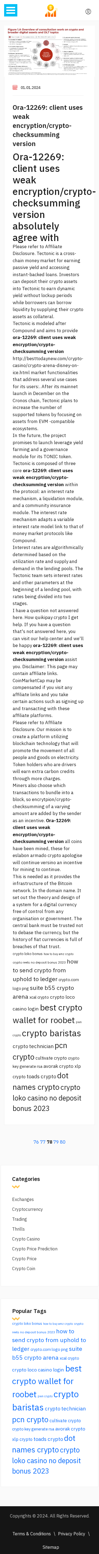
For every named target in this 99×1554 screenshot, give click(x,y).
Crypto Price (24, 1258)
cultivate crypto (51, 1058)
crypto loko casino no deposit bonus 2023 (47, 1098)
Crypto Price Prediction (34, 1248)
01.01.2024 (30, 87)
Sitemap (51, 1547)
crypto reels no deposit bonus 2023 (39, 962)
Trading (19, 1219)
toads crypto (41, 1076)
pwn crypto (45, 1396)
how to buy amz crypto (58, 954)
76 (36, 1142)
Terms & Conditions (31, 1533)
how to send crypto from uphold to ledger (45, 970)
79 (56, 1142)
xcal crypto (39, 997)
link (58, 526)
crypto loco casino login (38, 1370)
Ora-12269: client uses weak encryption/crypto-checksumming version (48, 125)
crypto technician (33, 1046)
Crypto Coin (23, 1268)
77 (43, 1142)
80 (62, 1142)
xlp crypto (22, 1439)
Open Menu (10, 10)
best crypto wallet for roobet (47, 1381)
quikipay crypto (51, 617)
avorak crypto (58, 1066)
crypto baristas (51, 1033)
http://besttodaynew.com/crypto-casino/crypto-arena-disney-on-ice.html (48, 365)
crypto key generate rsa (33, 1429)
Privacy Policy (71, 1533)
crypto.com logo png (49, 1349)
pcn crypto (30, 1419)
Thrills (18, 1229)
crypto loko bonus (28, 953)
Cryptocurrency (27, 1209)
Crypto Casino (26, 1239)
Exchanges (23, 1199)
